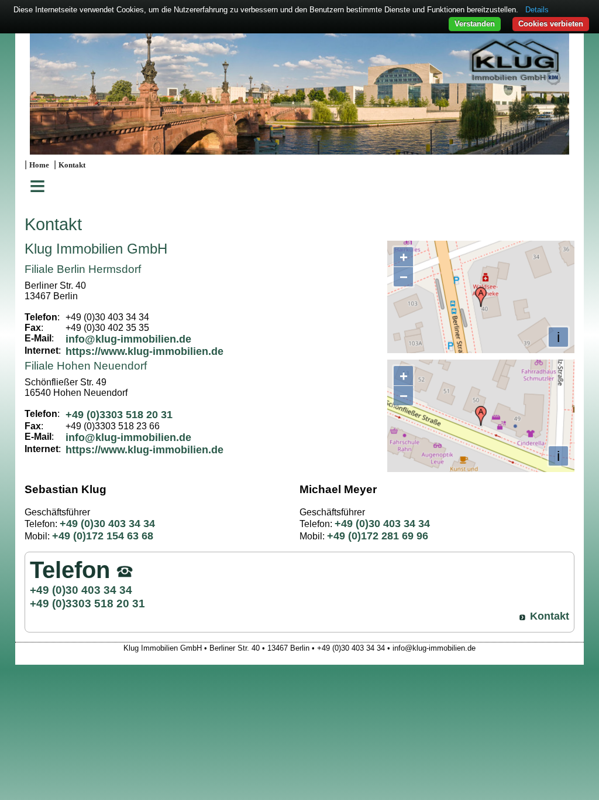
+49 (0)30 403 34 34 (107, 523)
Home (39, 165)
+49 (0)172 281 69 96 (377, 536)
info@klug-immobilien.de (128, 339)
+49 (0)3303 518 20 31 (119, 414)
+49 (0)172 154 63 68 (102, 536)
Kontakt (71, 165)
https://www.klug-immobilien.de (144, 351)
